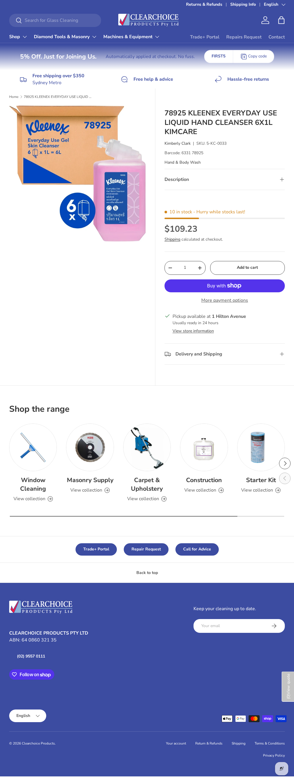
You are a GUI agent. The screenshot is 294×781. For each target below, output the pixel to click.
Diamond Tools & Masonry (62, 37)
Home (13, 96)
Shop (14, 37)
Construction (204, 480)
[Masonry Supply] (89, 447)
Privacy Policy (274, 755)
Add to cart (247, 267)
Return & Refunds (209, 743)
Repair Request (146, 549)
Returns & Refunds (204, 4)
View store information (193, 331)
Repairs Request (244, 37)
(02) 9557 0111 (31, 656)
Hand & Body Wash (183, 162)
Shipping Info (243, 4)
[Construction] (203, 447)
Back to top (147, 572)
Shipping (172, 239)
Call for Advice (197, 549)
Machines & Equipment (127, 37)
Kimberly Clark (178, 143)
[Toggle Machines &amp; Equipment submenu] (157, 36)
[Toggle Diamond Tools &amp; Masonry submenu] (94, 36)
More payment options (224, 300)
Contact (276, 37)
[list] (79, 175)
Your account (176, 743)
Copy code (257, 56)
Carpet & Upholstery (147, 484)
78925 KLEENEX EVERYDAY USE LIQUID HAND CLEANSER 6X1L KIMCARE (58, 96)
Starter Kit (261, 480)
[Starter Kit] (261, 447)
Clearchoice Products (38, 743)
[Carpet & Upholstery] (147, 447)
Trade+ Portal (204, 37)
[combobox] (55, 20)
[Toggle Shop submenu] (24, 36)
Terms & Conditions (270, 743)
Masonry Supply (90, 480)
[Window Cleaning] (33, 447)
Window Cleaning (33, 484)
